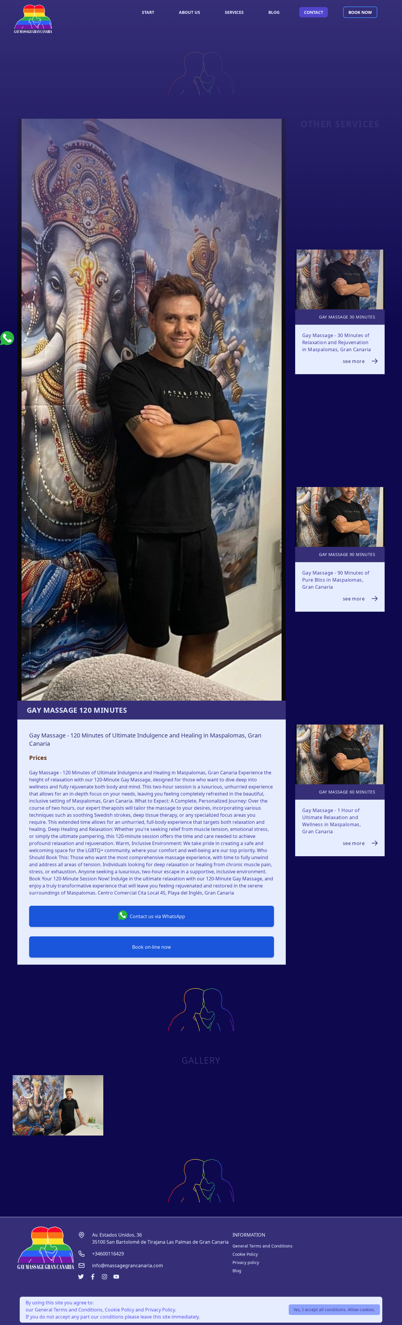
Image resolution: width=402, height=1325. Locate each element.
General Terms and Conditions (262, 1246)
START (148, 12)
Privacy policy (245, 1262)
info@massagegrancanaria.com (127, 1265)
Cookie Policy (245, 1254)
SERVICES (234, 12)
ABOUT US (189, 12)
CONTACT (313, 12)
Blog (236, 1270)
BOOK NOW (360, 12)
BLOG (274, 12)
